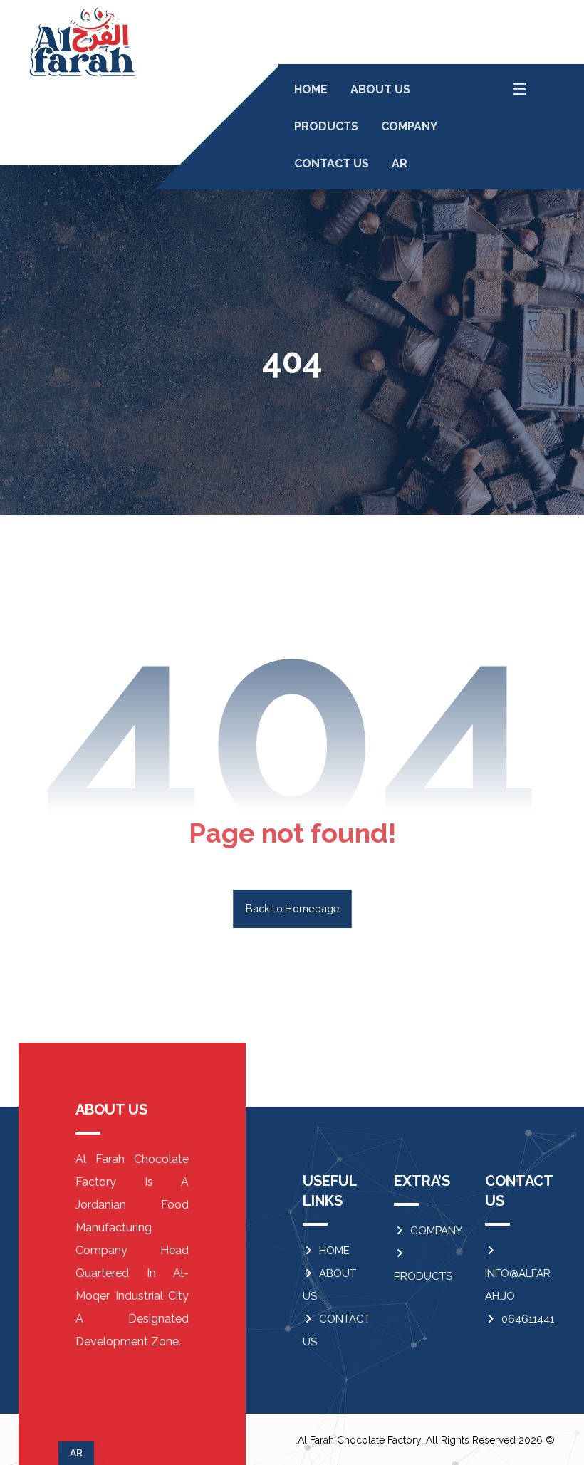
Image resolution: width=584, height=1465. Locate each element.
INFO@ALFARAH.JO (518, 1285)
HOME (334, 1250)
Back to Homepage (292, 908)
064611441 (527, 1319)
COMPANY (436, 1230)
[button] (519, 89)
